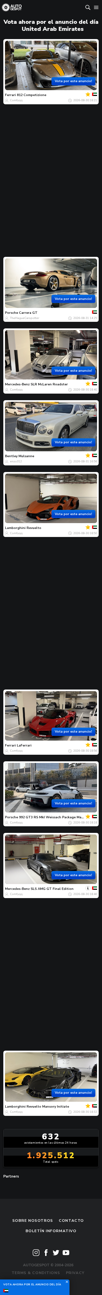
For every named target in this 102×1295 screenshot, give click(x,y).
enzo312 (16, 461)
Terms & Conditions (36, 1272)
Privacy (75, 1272)
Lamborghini (15, 528)
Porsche (11, 313)
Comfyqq (16, 100)
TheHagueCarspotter (24, 318)
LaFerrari (24, 745)
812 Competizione (31, 95)
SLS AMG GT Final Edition (52, 889)
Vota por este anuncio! (73, 81)
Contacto (71, 1220)
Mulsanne (26, 456)
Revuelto (34, 528)
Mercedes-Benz (17, 384)
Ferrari (10, 95)
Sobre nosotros (32, 1220)
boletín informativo (51, 1231)
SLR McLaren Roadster (49, 384)
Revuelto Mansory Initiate (48, 1106)
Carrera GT (28, 313)
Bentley (11, 456)
